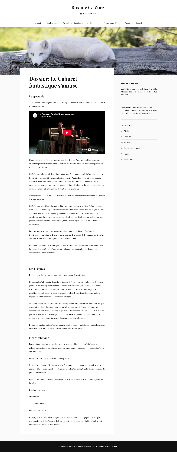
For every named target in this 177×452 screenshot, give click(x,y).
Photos (127, 23)
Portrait (66, 23)
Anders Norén (111, 446)
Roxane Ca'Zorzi (88, 7)
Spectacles (78, 23)
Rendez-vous (51, 23)
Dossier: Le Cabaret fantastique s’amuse (53, 82)
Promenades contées (132, 148)
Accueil (38, 23)
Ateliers (127, 131)
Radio (126, 154)
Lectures (127, 136)
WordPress (86, 446)
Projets (127, 142)
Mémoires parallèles (110, 23)
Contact (138, 23)
